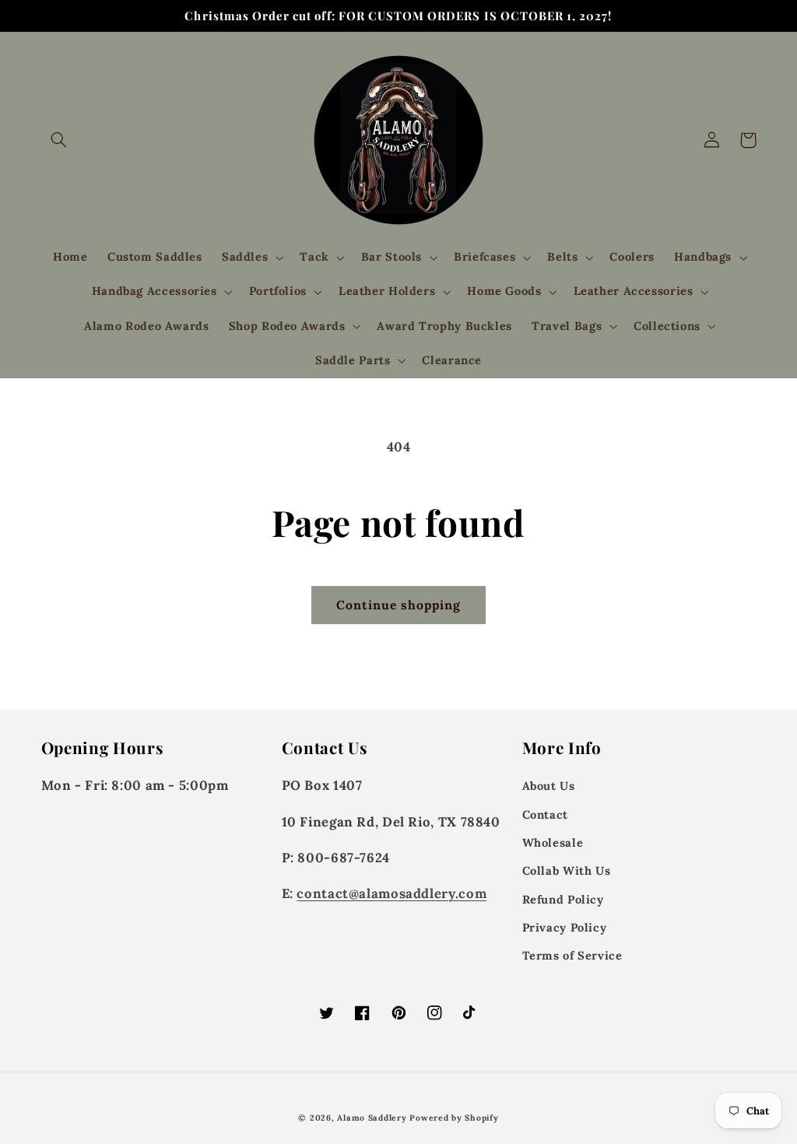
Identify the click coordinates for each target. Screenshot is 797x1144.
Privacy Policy (564, 927)
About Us (548, 785)
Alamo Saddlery (371, 1117)
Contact (545, 814)
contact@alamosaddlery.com (391, 893)
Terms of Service (572, 955)
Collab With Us (566, 870)
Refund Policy (563, 899)
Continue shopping (399, 604)
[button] (59, 140)
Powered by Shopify (453, 1117)
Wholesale (553, 842)
